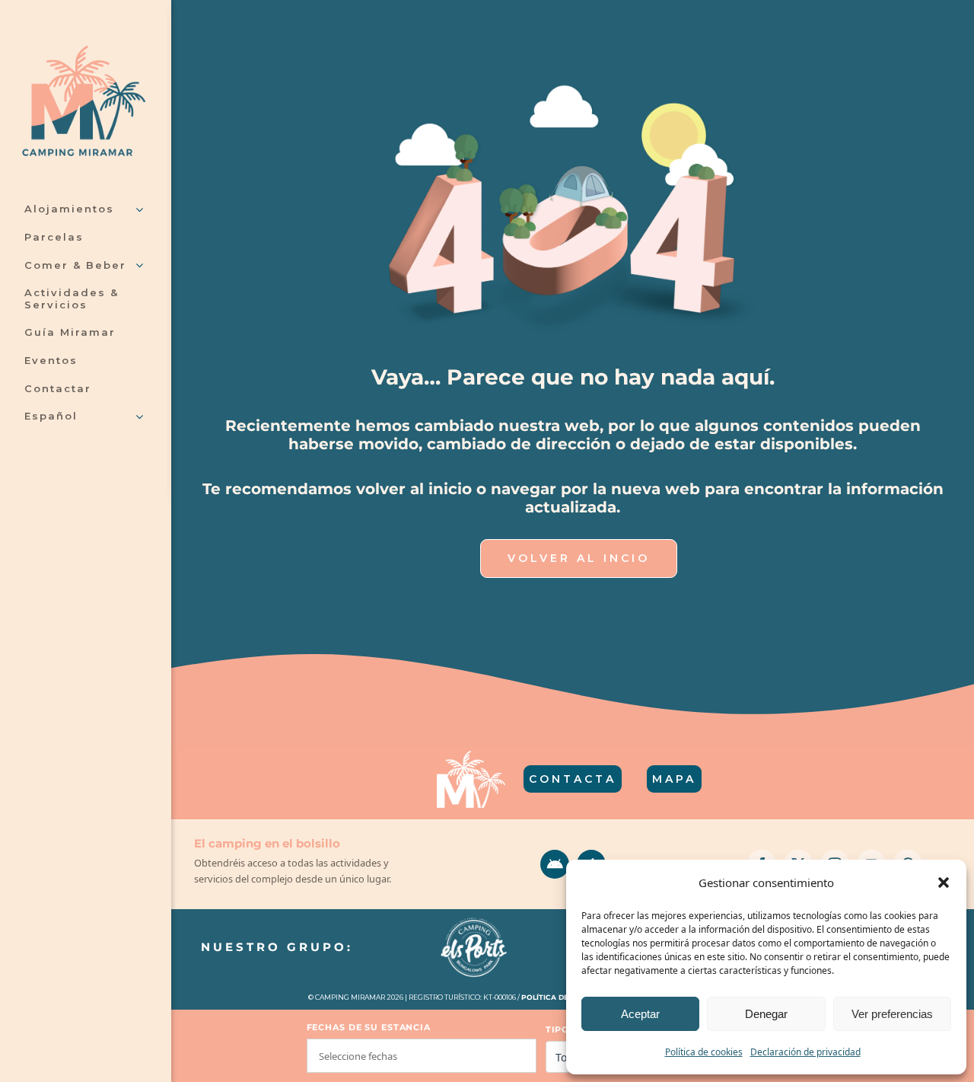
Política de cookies (704, 1051)
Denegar (766, 1013)
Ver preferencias (892, 1013)
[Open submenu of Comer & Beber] (136, 266)
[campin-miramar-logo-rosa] (83, 51)
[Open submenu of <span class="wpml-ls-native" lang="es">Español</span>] (136, 417)
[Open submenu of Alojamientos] (136, 210)
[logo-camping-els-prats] (474, 919)
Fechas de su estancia (369, 1027)
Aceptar (640, 1013)
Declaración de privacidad (805, 1051)
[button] (943, 882)
